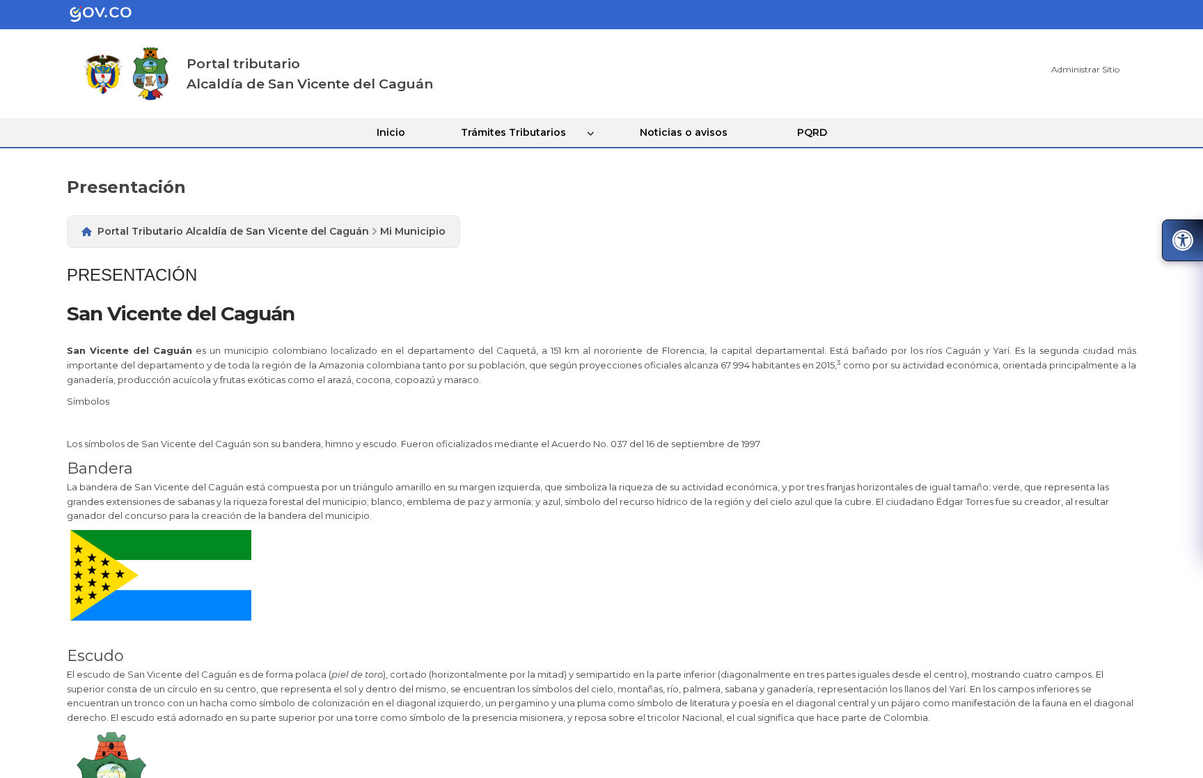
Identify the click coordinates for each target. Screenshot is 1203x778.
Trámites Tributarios (513, 132)
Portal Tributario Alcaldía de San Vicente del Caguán (233, 231)
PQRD (812, 132)
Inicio (391, 132)
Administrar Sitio (1085, 69)
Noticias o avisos (684, 132)
